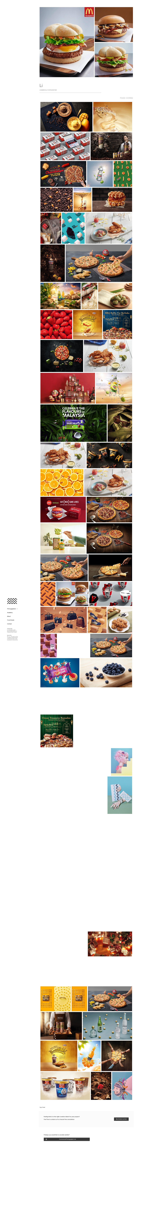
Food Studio (10, 620)
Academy (10, 612)
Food (43, 1107)
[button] (121, 1119)
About (9, 616)
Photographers (11, 608)
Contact (9, 624)
